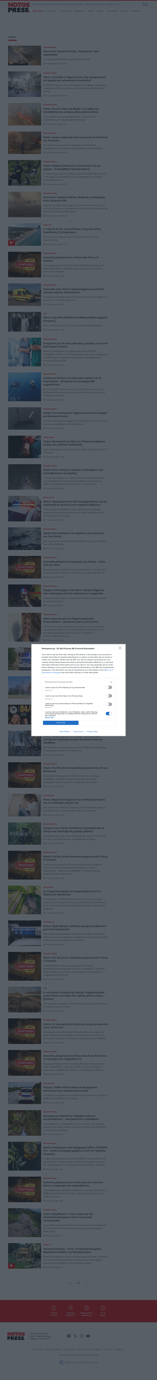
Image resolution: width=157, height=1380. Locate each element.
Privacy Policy (92, 731)
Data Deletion (64, 731)
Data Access (78, 731)
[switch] (109, 687)
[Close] (121, 648)
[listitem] (78, 682)
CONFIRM (60, 723)
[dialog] (78, 690)
